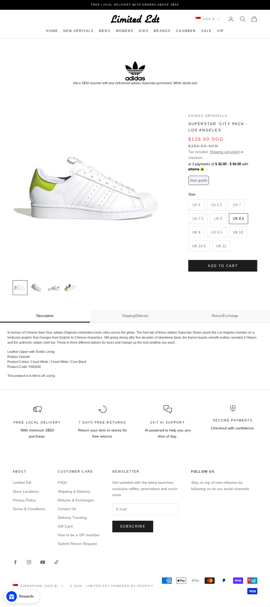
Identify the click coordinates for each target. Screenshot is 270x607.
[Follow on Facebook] (15, 562)
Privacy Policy (24, 500)
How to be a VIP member (79, 535)
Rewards (28, 596)
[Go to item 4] (70, 287)
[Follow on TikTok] (56, 562)
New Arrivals (78, 31)
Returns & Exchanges (76, 500)
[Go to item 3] (53, 287)
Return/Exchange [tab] (225, 316)
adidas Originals (207, 116)
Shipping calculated (224, 152)
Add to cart (223, 266)
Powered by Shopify (132, 585)
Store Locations (26, 491)
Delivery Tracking (72, 517)
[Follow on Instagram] (29, 562)
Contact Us (67, 509)
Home (52, 31)
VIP (220, 31)
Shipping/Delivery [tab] (135, 316)
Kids (144, 31)
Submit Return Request (77, 544)
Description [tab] (45, 316)
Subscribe (133, 526)
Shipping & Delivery (74, 491)
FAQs (62, 482)
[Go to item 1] (20, 287)
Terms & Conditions (29, 509)
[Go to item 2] (37, 287)
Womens (125, 31)
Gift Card (65, 526)
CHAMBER (186, 31)
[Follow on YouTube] (42, 562)
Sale (206, 31)
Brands (162, 31)
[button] (198, 180)
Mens (104, 31)
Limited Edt (22, 482)
